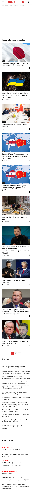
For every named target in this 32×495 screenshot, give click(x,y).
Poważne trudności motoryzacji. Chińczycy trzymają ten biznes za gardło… (15, 188)
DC (2, 255)
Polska (3, 90)
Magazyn (4, 121)
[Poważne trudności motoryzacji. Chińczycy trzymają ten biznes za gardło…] (16, 174)
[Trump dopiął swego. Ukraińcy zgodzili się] (16, 268)
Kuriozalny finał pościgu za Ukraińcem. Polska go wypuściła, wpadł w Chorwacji (15, 410)
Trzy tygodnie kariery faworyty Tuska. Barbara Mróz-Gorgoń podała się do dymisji (14, 393)
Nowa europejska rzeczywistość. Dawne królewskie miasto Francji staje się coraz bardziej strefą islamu (16, 372)
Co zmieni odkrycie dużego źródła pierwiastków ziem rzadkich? (15, 65)
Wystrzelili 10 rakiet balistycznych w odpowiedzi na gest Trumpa (16, 415)
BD (2, 68)
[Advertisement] (16, 23)
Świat (3, 60)
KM (2, 99)
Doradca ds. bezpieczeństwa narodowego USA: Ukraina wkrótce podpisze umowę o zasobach (15, 312)
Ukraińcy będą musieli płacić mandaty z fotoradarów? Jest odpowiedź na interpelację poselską (14, 426)
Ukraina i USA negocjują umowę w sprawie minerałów (15, 342)
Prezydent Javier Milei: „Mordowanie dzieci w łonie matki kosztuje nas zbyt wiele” (15, 420)
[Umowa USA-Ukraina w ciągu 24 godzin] (16, 205)
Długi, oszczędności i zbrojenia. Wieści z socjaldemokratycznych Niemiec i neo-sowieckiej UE (16, 377)
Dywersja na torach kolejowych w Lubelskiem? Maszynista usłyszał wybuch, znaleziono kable (14, 382)
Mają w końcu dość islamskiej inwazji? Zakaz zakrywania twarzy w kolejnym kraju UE (14, 387)
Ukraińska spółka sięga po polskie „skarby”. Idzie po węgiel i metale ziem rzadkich (15, 95)
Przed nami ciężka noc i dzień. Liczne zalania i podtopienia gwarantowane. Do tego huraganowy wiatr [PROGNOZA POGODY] (15, 404)
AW (2, 221)
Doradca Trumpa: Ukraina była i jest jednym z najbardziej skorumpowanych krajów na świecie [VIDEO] (16, 250)
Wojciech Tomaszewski (7, 129)
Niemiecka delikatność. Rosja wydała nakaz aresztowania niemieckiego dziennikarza (13, 367)
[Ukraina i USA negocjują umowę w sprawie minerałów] (16, 329)
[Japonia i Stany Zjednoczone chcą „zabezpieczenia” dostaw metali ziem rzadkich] (16, 142)
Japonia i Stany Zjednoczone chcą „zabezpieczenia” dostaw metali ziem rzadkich (15, 156)
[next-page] (19, 353)
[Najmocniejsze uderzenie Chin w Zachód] (16, 113)
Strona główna (5, 5)
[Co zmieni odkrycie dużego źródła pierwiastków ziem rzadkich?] (16, 52)
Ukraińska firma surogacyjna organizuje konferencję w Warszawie (16, 398)
